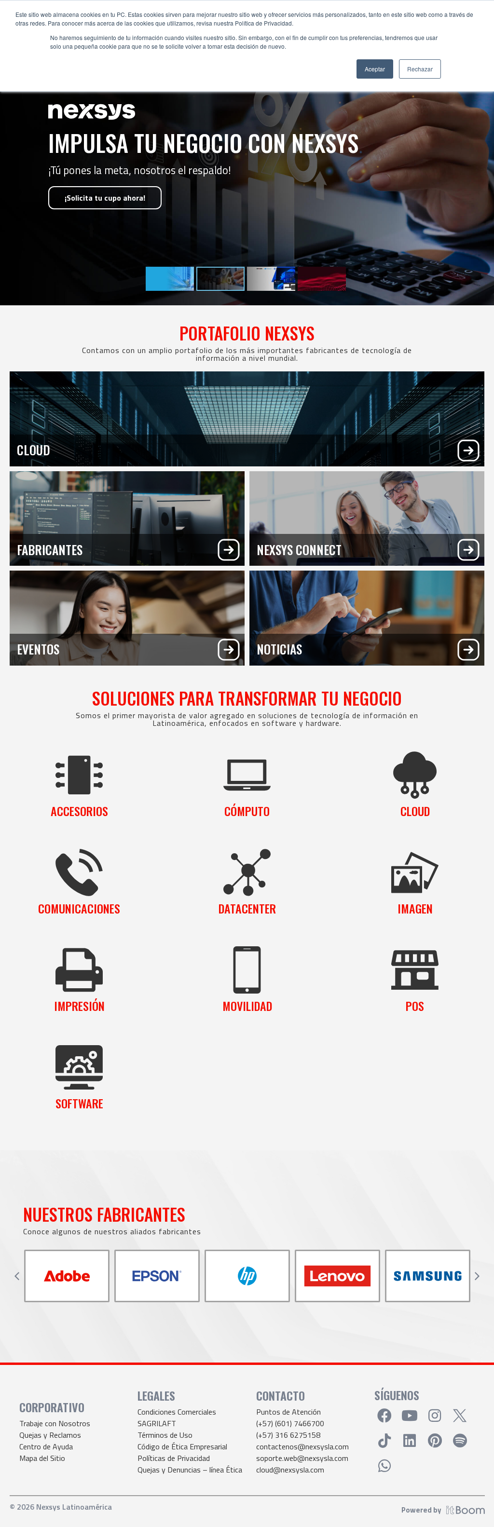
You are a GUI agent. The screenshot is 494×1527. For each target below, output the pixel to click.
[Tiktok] (384, 1441)
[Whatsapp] (384, 1466)
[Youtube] (409, 1415)
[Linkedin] (409, 1441)
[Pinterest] (435, 1441)
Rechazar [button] (420, 69)
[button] (17, 1276)
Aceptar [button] (375, 69)
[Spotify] (460, 1441)
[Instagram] (435, 1415)
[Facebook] (384, 1415)
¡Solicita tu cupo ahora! (105, 198)
